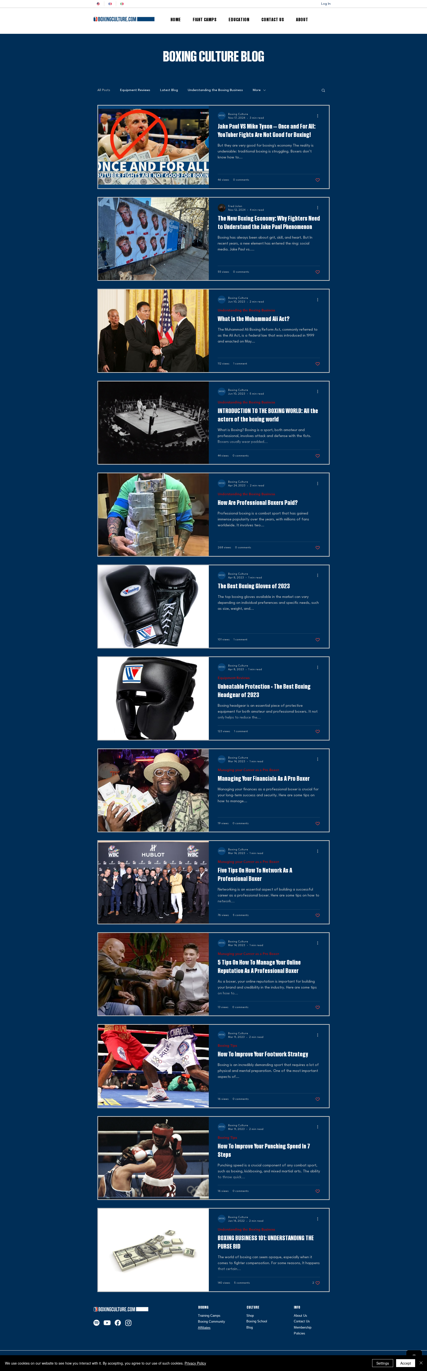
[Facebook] (118, 1323)
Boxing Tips (227, 1046)
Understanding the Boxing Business (215, 90)
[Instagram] (128, 1323)
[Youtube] (107, 1323)
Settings (382, 1363)
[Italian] (122, 3)
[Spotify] (96, 1323)
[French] (110, 3)
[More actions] (319, 116)
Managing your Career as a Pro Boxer (248, 770)
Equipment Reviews (135, 90)
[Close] (421, 1363)
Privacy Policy (195, 1363)
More (257, 90)
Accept (405, 1363)
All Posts (103, 90)
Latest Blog (169, 90)
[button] (323, 90)
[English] (98, 3)
